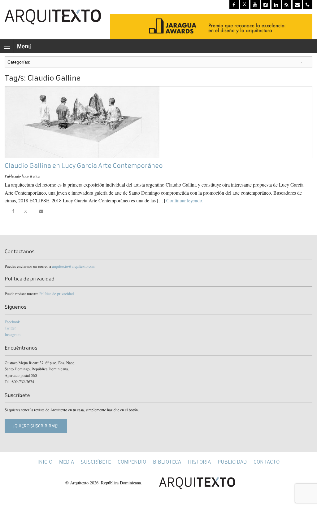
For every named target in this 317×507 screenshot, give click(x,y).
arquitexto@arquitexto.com (73, 266)
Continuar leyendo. (184, 200)
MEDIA (66, 462)
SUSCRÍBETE (96, 462)
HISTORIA (199, 462)
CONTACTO (267, 462)
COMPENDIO (132, 462)
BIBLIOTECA (167, 462)
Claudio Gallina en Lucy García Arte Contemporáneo (84, 166)
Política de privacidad (56, 293)
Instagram (12, 334)
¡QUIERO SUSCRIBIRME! (36, 426)
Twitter (10, 328)
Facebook (12, 321)
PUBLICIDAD (232, 462)
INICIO (44, 462)
